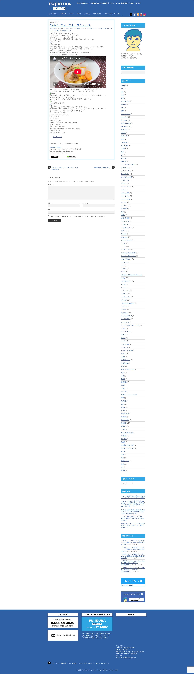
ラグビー (124, 334)
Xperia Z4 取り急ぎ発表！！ (104, 167)
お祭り (123, 215)
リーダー (124, 341)
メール (85, 203)
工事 (122, 404)
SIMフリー (124, 129)
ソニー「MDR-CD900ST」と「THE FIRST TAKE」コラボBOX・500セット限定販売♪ (132, 518)
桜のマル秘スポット (127, 432)
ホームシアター (125, 319)
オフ (122, 212)
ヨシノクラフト (63, 28)
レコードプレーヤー (127, 350)
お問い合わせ (97, 13)
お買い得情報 (125, 218)
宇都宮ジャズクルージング (129, 394)
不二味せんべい (125, 360)
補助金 (123, 451)
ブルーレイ (124, 306)
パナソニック (125, 290)
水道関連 (124, 435)
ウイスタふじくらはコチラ (112, 13)
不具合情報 (124, 363)
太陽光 (123, 388)
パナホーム (124, 293)
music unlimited (125, 114)
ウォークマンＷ (125, 199)
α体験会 (123, 161)
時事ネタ (124, 426)
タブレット (124, 262)
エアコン (124, 202)
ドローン (124, 268)
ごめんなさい (125, 224)
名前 (50, 203)
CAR (122, 98)
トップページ (53, 13)
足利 (122, 458)
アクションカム (125, 170)
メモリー (124, 328)
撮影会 (123, 410)
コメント (51, 185)
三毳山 (123, 357)
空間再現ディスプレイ (127, 448)
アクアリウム (125, 167)
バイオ (123, 278)
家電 (122, 398)
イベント (124, 189)
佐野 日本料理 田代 (127, 369)
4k (122, 88)
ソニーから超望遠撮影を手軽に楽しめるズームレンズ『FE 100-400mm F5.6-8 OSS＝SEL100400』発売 (133, 511)
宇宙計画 (124, 391)
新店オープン (125, 420)
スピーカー (124, 237)
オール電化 (124, 208)
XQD (122, 152)
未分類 (123, 429)
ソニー (123, 246)
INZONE (123, 104)
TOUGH (123, 133)
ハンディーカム (125, 297)
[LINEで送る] (71, 156)
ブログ (71, 13)
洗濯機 (123, 442)
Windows (125, 142)
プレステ (124, 309)
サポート (124, 230)
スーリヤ (124, 234)
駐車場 (123, 470)
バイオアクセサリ (126, 281)
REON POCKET (126, 123)
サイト (50, 209)
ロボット (124, 353)
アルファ (124, 183)
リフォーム (124, 347)
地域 (122, 385)
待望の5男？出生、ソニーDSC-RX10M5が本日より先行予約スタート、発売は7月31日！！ (133, 525)
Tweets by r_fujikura (55, 147)
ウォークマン (125, 196)
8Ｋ (122, 92)
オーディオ (124, 205)
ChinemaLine (125, 101)
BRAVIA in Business (128, 303)
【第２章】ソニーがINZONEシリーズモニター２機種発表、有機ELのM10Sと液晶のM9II (133, 542)
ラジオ (123, 338)
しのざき (53, 28)
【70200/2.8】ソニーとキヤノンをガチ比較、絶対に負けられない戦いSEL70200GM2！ (133, 562)
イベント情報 (125, 193)
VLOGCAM (124, 145)
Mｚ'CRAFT (124, 120)
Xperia (123, 148)
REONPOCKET (125, 126)
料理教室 (124, 417)
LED (122, 107)
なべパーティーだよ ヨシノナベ (70, 25)
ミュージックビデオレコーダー (130, 325)
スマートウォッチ (126, 240)
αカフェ (123, 158)
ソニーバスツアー (126, 259)
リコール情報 (125, 344)
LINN (122, 111)
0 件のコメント (66, 30)
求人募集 (124, 439)
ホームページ (125, 322)
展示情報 (124, 401)
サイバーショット (126, 227)
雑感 (122, 464)
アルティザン (125, 180)
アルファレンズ (125, 186)
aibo (122, 95)
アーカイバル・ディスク (128, 164)
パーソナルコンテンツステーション (131, 275)
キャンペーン (125, 221)
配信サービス (125, 461)
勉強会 (123, 379)
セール (123, 243)
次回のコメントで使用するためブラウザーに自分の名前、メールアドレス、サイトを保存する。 (78, 216)
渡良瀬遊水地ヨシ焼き (127, 445)
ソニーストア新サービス (128, 256)
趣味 (122, 454)
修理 (122, 372)
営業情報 (124, 382)
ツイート (124, 265)
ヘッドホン (124, 312)
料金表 (79, 13)
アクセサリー (125, 174)
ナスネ (123, 271)
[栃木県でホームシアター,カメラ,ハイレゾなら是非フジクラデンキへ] (60, 8)
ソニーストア (125, 249)
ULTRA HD (124, 136)
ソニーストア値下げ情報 (128, 252)
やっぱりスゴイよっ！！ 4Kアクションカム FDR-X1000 (64, 168)
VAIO (122, 139)
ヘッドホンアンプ (126, 316)
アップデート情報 (126, 177)
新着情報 (63, 13)
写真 (122, 376)
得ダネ (123, 407)
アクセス (87, 13)
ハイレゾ (124, 284)
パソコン (124, 287)
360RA (123, 85)
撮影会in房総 (125, 413)
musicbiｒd (124, 117)
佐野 (122, 366)
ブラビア (124, 300)
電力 (122, 467)
